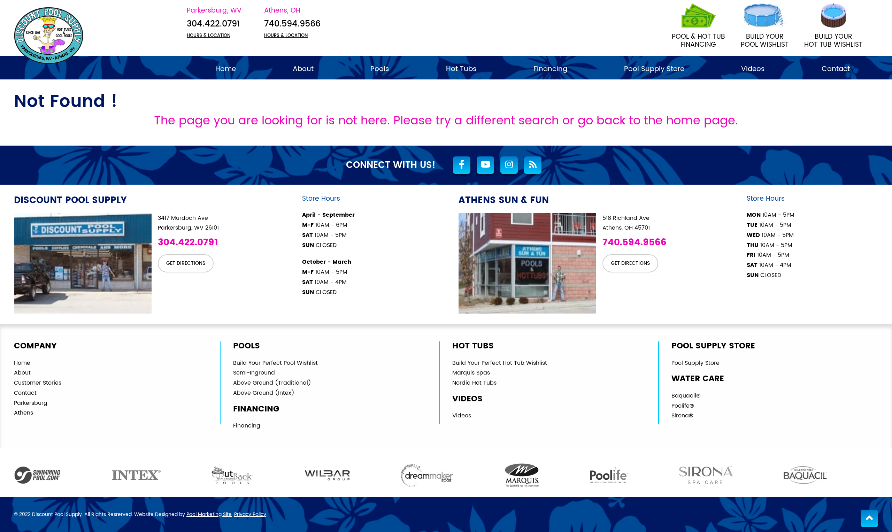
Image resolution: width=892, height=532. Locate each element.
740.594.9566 (292, 24)
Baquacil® (686, 395)
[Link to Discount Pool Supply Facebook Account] (461, 165)
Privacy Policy (250, 514)
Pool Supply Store (695, 363)
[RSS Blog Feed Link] (532, 165)
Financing (246, 425)
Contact (25, 393)
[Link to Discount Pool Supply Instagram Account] (509, 165)
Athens (23, 412)
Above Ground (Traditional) (272, 382)
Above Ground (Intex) (263, 393)
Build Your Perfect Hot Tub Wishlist (499, 363)
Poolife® (682, 405)
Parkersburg (30, 403)
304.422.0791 (213, 24)
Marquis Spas (471, 372)
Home (22, 363)
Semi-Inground (254, 372)
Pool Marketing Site (209, 514)
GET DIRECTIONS (185, 263)
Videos (461, 415)
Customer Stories (37, 382)
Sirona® (682, 415)
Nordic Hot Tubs (474, 382)
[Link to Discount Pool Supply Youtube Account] (485, 165)
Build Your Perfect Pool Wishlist (275, 363)
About (22, 372)
